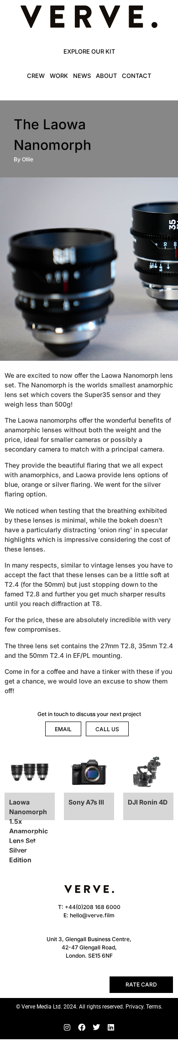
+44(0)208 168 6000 (92, 907)
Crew (36, 75)
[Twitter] (96, 1027)
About (106, 75)
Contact (136, 75)
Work (59, 75)
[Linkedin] (111, 1027)
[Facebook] (81, 1027)
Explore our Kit (89, 51)
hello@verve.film (92, 915)
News (82, 75)
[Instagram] (67, 1027)
